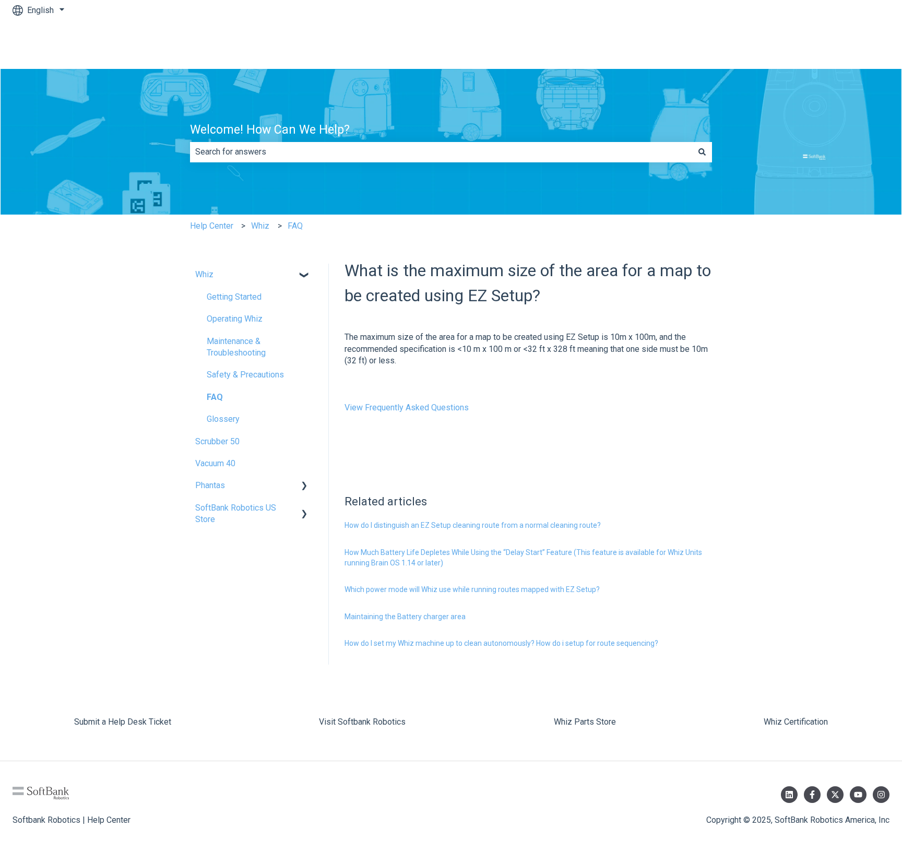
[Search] (702, 152)
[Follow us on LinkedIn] (789, 794)
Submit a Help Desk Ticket (830, 45)
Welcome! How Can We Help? (270, 130)
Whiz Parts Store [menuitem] (585, 722)
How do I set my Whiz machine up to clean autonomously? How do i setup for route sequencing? (501, 643)
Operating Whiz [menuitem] (235, 319)
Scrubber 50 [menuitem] (217, 441)
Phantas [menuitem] (210, 485)
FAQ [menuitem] (215, 397)
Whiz (260, 226)
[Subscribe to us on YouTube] (858, 794)
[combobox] (441, 152)
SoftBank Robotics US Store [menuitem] (235, 513)
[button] (304, 275)
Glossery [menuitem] (223, 419)
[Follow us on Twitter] (835, 794)
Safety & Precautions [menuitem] (245, 375)
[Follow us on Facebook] (812, 794)
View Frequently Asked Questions (407, 407)
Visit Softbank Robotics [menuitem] (362, 722)
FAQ (295, 226)
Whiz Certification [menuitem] (796, 722)
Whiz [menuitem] (204, 274)
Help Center (211, 226)
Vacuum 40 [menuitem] (215, 463)
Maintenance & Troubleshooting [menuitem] (236, 347)
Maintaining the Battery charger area (405, 616)
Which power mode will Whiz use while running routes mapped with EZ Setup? (472, 589)
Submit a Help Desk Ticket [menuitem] (122, 722)
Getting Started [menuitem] (234, 297)
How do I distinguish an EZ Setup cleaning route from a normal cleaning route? (473, 525)
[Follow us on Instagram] (881, 794)
